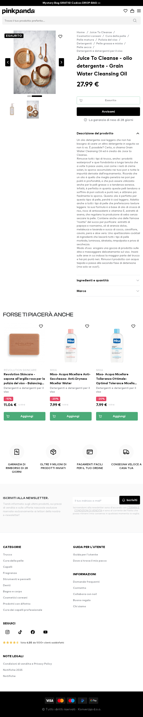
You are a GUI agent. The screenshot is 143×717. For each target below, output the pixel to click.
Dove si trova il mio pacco (90, 561)
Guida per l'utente (85, 554)
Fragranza (10, 573)
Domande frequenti (86, 582)
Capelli (7, 567)
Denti (7, 585)
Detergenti (84, 43)
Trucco (7, 554)
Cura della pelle (115, 36)
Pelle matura (85, 40)
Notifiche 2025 (13, 670)
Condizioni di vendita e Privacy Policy (27, 664)
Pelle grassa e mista (109, 43)
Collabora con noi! (85, 594)
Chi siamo (79, 606)
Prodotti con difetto (17, 604)
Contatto (79, 588)
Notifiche (9, 676)
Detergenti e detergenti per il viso (100, 51)
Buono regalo (82, 600)
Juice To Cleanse (101, 32)
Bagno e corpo (12, 591)
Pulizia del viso (107, 40)
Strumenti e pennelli (17, 579)
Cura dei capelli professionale (22, 610)
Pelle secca (84, 47)
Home (82, 32)
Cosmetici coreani (89, 36)
